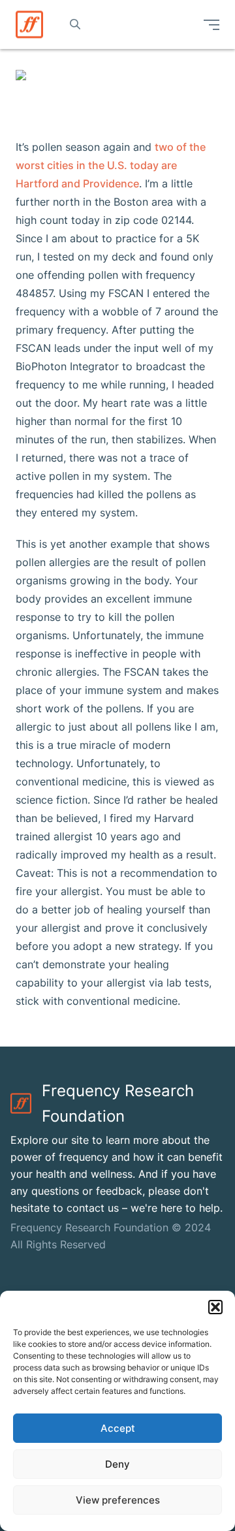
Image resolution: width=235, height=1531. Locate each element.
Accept (118, 1428)
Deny (117, 1464)
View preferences (118, 1500)
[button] (215, 1307)
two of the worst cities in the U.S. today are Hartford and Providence (111, 165)
